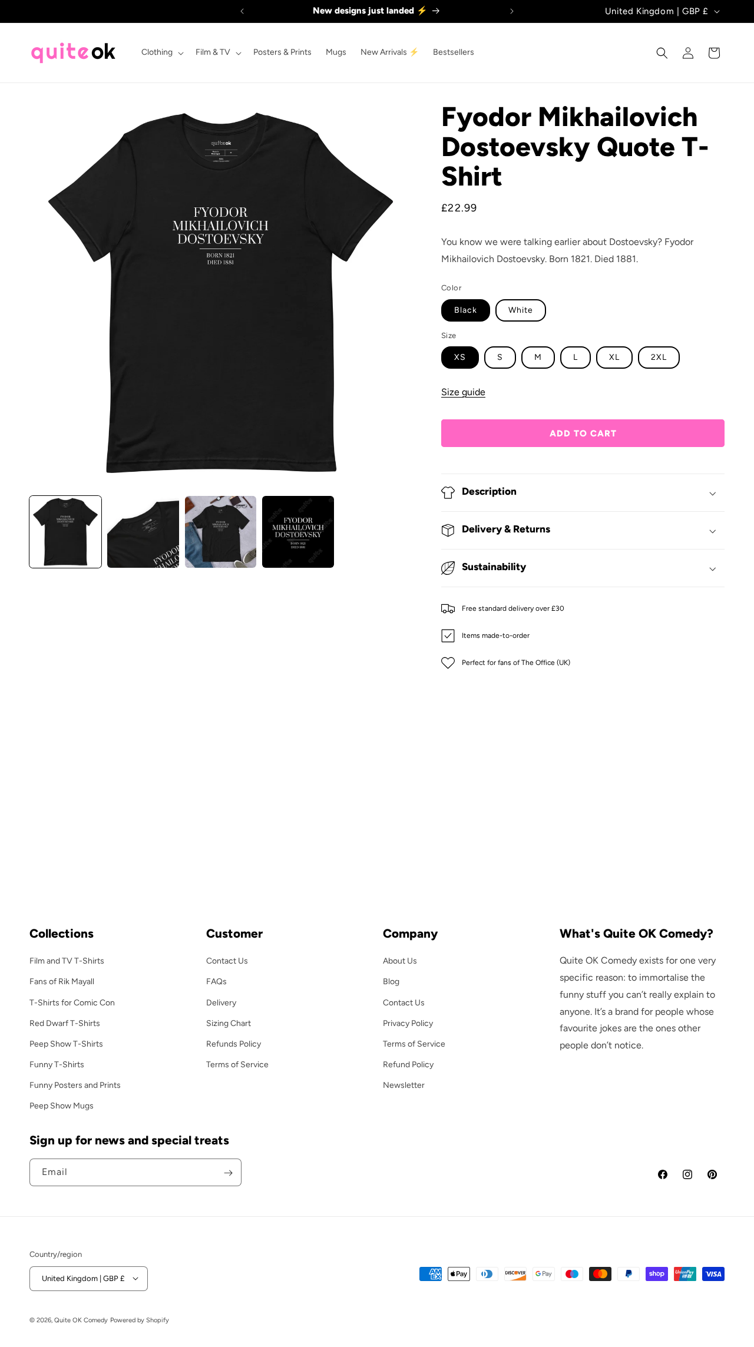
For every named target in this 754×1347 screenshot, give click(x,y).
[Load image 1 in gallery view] (65, 532)
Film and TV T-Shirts (66, 961)
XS (460, 357)
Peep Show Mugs (61, 1106)
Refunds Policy (233, 1043)
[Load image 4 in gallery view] (221, 532)
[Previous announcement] (242, 11)
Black (465, 310)
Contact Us (227, 961)
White (520, 310)
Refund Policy (408, 1064)
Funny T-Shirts (56, 1064)
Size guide (463, 392)
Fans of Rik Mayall (61, 982)
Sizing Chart (228, 1023)
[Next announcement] (512, 11)
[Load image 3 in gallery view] (143, 532)
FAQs (216, 982)
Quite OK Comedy (81, 1319)
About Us (400, 961)
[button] (161, 52)
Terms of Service (237, 1064)
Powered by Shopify (139, 1319)
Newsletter (404, 1085)
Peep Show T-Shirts (66, 1043)
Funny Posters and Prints (75, 1085)
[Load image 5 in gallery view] (298, 532)
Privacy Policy (408, 1023)
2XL (659, 357)
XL (614, 357)
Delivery (221, 1002)
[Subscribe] (228, 1173)
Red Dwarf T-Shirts (64, 1023)
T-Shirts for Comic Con (72, 1002)
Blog (391, 982)
